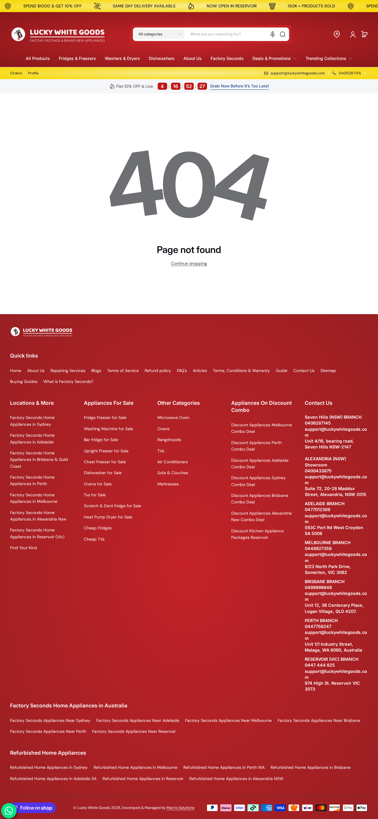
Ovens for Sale (98, 484)
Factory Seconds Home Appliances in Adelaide (32, 438)
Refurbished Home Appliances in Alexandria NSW (236, 778)
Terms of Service (123, 370)
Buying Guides (24, 381)
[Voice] (272, 34)
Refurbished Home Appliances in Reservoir (142, 778)
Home (15, 370)
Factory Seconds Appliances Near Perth (48, 731)
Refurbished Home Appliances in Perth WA (224, 767)
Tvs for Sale (95, 494)
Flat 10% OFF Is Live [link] (160, 86)
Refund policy (158, 370)
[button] (160, 34)
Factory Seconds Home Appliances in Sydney (32, 421)
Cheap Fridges (98, 528)
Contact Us (304, 370)
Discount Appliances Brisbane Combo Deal (259, 499)
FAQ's (182, 370)
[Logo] (58, 34)
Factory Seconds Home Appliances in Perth (32, 480)
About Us (36, 370)
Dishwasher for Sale (103, 472)
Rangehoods (169, 439)
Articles (200, 370)
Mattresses (168, 484)
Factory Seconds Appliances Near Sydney (50, 720)
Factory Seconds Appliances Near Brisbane (319, 720)
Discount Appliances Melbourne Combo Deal (261, 428)
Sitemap (328, 370)
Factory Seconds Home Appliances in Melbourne (33, 498)
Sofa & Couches (172, 472)
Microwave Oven (173, 417)
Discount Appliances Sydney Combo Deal (258, 481)
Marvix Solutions (180, 807)
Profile (33, 73)
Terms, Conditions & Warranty (241, 370)
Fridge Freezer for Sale (105, 417)
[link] (274, 58)
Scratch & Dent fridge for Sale (112, 505)
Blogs (96, 370)
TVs (160, 450)
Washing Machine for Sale (108, 428)
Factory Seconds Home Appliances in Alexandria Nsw (38, 516)
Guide (281, 370)
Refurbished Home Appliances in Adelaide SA (53, 778)
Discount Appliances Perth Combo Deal (256, 446)
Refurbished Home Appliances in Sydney (49, 767)
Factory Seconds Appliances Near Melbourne (228, 720)
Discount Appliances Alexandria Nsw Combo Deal (261, 516)
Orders (16, 73)
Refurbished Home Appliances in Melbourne (135, 767)
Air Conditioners (172, 461)
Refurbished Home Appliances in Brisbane (311, 767)
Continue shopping (189, 263)
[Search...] (282, 34)
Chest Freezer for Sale (105, 461)
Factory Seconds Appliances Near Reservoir (134, 731)
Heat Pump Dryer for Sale (108, 517)
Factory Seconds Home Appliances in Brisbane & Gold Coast (39, 459)
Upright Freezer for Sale (106, 450)
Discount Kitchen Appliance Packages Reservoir (257, 534)
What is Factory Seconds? (68, 381)
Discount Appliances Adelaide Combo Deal (260, 463)
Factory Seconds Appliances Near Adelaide (137, 720)
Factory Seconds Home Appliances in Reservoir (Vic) (37, 533)
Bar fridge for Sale (101, 439)
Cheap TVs (94, 539)
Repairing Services (67, 370)
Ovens (163, 428)
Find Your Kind (23, 547)
